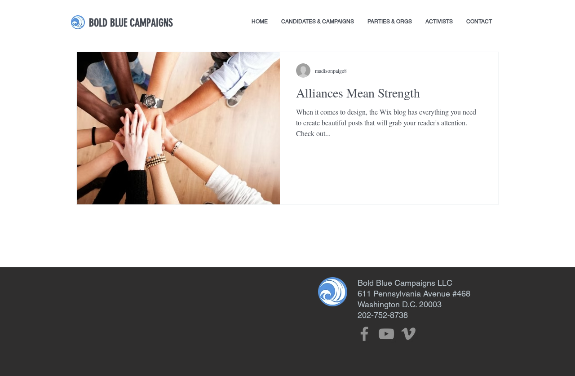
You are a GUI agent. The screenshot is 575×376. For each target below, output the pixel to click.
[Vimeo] (408, 333)
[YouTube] (386, 333)
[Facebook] (364, 333)
